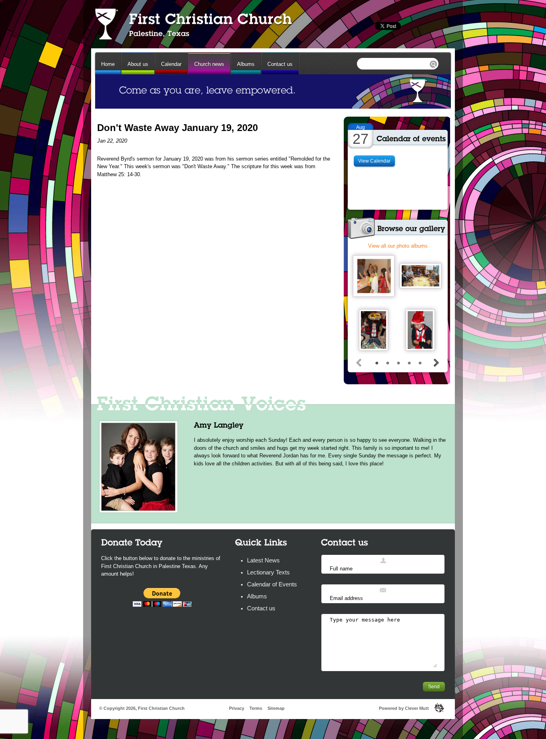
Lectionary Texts (268, 572)
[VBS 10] (374, 276)
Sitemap (276, 708)
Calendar (171, 64)
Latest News (263, 560)
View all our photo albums (398, 246)
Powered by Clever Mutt (404, 708)
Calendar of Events (272, 584)
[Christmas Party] (373, 330)
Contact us (280, 64)
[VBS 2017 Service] (420, 275)
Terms (255, 708)
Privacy (236, 708)
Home (108, 64)
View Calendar (374, 161)
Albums (246, 64)
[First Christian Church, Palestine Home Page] (193, 24)
